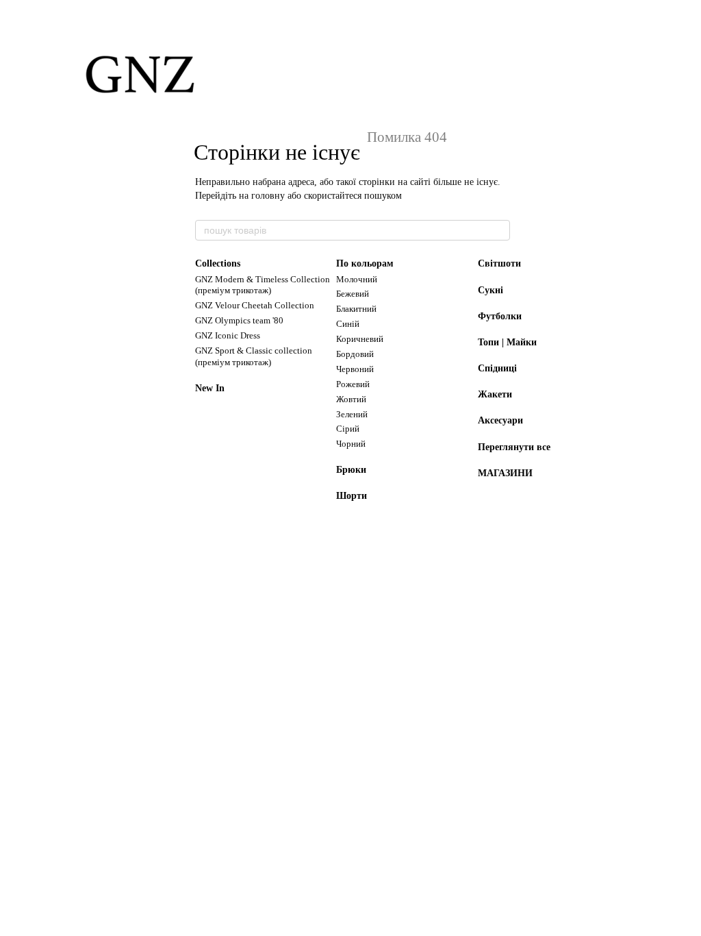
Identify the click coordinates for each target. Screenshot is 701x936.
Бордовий (355, 354)
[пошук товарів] (499, 230)
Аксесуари (500, 420)
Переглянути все (514, 447)
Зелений (352, 414)
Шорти (351, 496)
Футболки (500, 316)
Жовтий (351, 399)
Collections (217, 263)
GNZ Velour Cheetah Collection (254, 305)
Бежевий (352, 293)
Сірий (347, 428)
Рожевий (353, 384)
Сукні (490, 290)
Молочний (356, 279)
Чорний (351, 444)
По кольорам (365, 263)
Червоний (355, 369)
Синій (347, 324)
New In (210, 388)
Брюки (351, 470)
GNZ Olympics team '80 (239, 320)
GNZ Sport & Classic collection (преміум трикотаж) (253, 356)
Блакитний (356, 309)
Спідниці (497, 368)
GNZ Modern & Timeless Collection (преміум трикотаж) (262, 285)
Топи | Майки (507, 342)
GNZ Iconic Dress (227, 335)
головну (268, 195)
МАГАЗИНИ (505, 473)
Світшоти (499, 263)
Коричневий (359, 339)
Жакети (495, 394)
